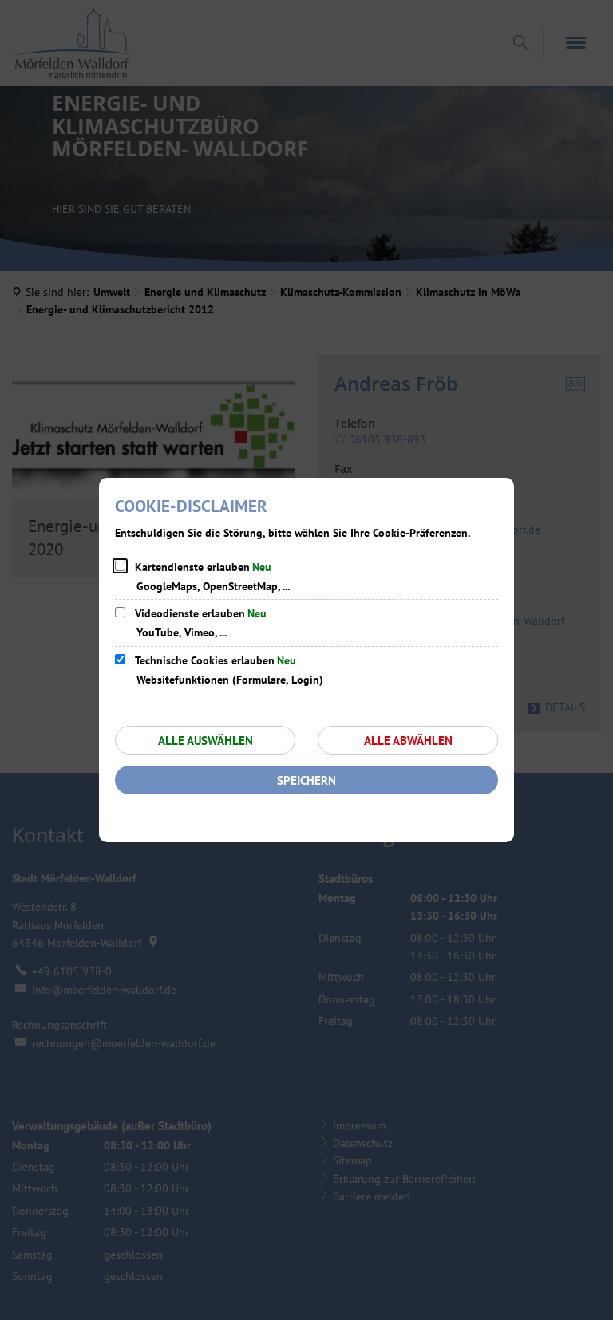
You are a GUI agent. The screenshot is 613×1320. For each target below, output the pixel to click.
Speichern (306, 780)
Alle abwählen (408, 740)
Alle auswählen (205, 740)
